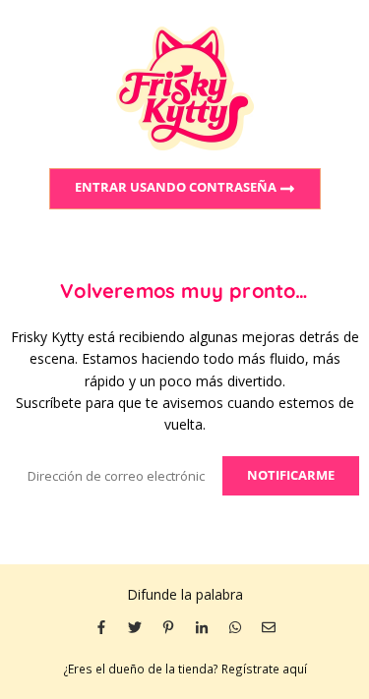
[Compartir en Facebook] (101, 626)
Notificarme (291, 475)
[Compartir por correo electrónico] (268, 626)
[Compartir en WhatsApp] (235, 626)
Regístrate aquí (264, 668)
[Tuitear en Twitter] (135, 626)
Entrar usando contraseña (177, 188)
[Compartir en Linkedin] (201, 626)
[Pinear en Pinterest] (168, 626)
